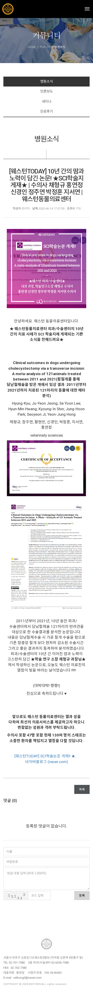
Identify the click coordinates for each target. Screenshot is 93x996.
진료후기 (46, 111)
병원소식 (46, 81)
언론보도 (46, 91)
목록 (82, 789)
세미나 (46, 101)
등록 (82, 895)
